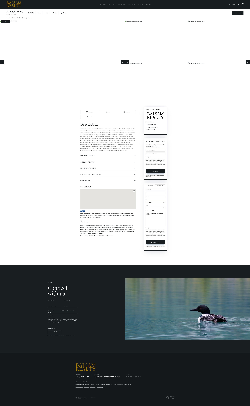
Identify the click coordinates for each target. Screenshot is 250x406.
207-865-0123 (151, 124)
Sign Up (230, 4)
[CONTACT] (237, 13)
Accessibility (100, 387)
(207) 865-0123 (82, 376)
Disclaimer (86, 387)
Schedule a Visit (160, 185)
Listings (86, 235)
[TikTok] (140, 377)
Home (81, 235)
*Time (147, 205)
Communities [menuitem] (121, 4)
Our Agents (152, 131)
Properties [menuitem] (102, 4)
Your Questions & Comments (152, 210)
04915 (102, 235)
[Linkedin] (128, 377)
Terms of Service (149, 247)
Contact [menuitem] (148, 4)
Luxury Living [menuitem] (131, 4)
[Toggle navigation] (242, 4)
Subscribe (155, 171)
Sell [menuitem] (109, 4)
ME (90, 235)
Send (55, 332)
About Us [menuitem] (140, 4)
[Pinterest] (136, 377)
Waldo (93, 235)
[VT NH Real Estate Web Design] (170, 397)
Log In (234, 4)
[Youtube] (131, 377)
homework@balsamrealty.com (107, 376)
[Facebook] (126, 377)
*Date (147, 199)
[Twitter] (133, 377)
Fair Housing (93, 387)
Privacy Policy (84, 222)
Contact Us (148, 131)
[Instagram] (138, 377)
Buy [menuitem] (114, 4)
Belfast (98, 235)
